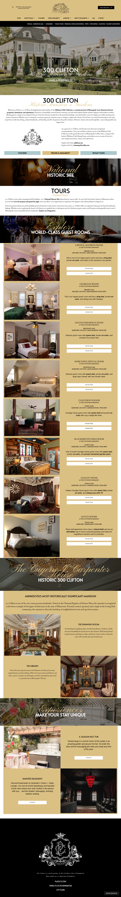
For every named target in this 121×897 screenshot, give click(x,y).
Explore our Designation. (47, 211)
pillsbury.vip (78, 143)
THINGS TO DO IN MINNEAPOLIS (60, 885)
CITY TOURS (60, 890)
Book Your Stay (111, 893)
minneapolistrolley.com (81, 145)
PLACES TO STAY (60, 881)
